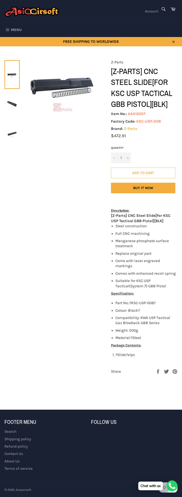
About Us (12, 461)
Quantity (117, 147)
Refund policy (16, 446)
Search (10, 431)
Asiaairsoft (23, 489)
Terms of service (18, 468)
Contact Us (13, 453)
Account (151, 11)
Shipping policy (17, 439)
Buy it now (143, 188)
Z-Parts (130, 128)
